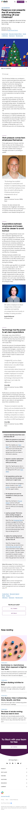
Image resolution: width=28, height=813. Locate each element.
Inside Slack (5, 34)
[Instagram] (9, 763)
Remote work (19, 35)
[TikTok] (20, 763)
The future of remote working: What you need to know (12, 713)
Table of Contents (6, 68)
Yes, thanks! (14, 608)
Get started (20, 1)
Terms (7, 799)
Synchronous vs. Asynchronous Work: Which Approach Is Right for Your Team (14, 667)
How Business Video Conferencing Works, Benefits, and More (14, 699)
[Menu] (26, 1)
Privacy (2, 799)
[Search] (15, 2)
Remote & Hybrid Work (15, 34)
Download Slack (4, 796)
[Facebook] (12, 763)
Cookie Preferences (14, 799)
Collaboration (6, 7)
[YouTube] (18, 763)
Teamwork (12, 35)
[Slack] (4, 2)
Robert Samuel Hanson (13, 30)
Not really (14, 613)
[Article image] (14, 648)
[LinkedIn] (7, 763)
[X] (15, 763)
